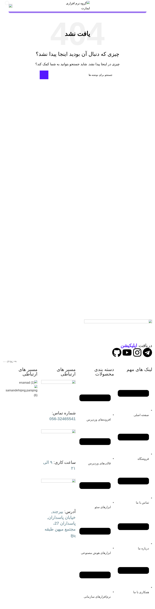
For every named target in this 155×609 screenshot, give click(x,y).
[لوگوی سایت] (77, 5)
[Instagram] (137, 352)
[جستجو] (44, 75)
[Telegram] (147, 352)
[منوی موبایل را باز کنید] (144, 6)
